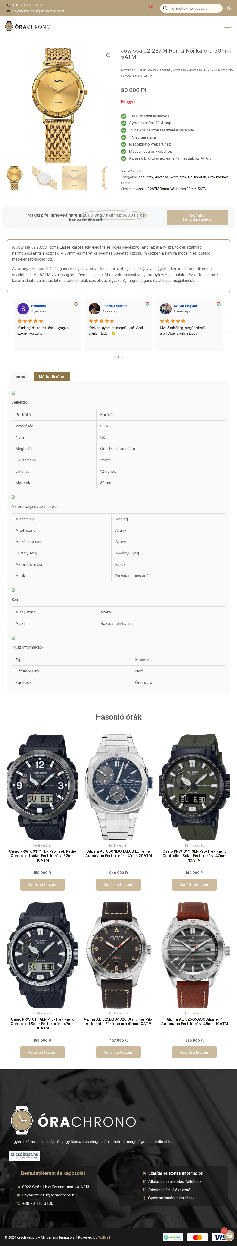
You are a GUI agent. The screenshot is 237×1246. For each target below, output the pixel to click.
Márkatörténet (52, 376)
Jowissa (179, 70)
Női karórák (197, 177)
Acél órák (146, 177)
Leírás (19, 376)
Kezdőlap (128, 70)
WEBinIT (104, 1237)
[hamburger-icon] (227, 26)
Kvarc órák (178, 177)
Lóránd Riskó (184, 305)
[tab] (19, 377)
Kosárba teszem (42, 884)
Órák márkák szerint (154, 70)
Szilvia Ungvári (114, 305)
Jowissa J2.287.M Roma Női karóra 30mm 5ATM (169, 189)
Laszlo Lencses (43, 305)
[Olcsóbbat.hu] (24, 1155)
